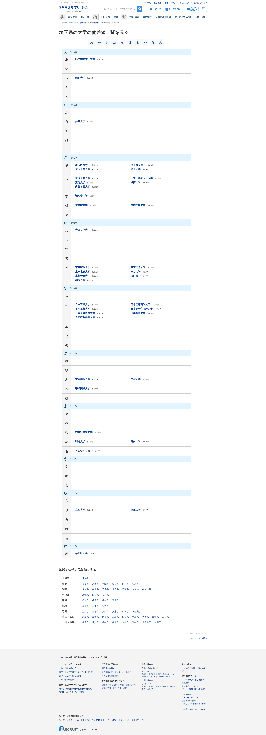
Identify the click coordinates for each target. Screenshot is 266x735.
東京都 (135, 589)
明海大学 (80, 441)
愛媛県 (155, 617)
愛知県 (105, 600)
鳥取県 (85, 617)
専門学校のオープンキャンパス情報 (116, 672)
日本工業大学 (82, 304)
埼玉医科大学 (82, 165)
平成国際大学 (82, 388)
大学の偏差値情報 (66, 680)
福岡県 (85, 622)
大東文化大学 (82, 229)
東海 (85, 689)
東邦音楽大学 (82, 275)
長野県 (105, 595)
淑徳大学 (80, 182)
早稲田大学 (81, 553)
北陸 (90, 689)
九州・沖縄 (79, 692)
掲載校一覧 (186, 694)
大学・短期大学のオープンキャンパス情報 (76, 672)
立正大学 (136, 509)
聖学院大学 (81, 205)
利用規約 (185, 683)
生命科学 (150, 689)
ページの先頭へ (200, 638)
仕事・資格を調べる (150, 668)
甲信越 (79, 689)
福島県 (135, 584)
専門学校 (147, 17)
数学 (143, 689)
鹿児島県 (146, 622)
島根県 (95, 617)
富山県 (85, 606)
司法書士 (152, 674)
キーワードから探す (190, 698)
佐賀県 (95, 622)
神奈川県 (146, 589)
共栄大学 (80, 121)
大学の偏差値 (94, 23)
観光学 (151, 686)
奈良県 (125, 611)
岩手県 (95, 584)
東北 (68, 689)
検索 (139, 9)
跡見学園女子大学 (85, 59)
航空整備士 (167, 674)
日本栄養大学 (82, 308)
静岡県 (95, 600)
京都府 (95, 611)
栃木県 (95, 589)
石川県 (95, 606)
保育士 (153, 676)
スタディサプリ (65, 720)
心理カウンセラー (164, 676)
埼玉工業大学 (82, 169)
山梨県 (95, 595)
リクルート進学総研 (81, 720)
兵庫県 (115, 611)
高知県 (165, 617)
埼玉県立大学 (138, 165)
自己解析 (85, 17)
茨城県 (85, 589)
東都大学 (136, 271)
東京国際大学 (138, 267)
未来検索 (72, 17)
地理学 (144, 686)
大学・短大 (134, 17)
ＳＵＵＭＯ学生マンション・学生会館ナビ (125, 720)
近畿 (61, 692)
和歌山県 (136, 611)
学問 (116, 17)
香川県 (145, 617)
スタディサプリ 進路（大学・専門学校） (73, 23)
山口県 (125, 617)
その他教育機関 (163, 17)
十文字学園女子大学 (142, 178)
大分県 (125, 622)
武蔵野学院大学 (84, 432)
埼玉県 (115, 589)
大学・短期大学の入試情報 (70, 676)
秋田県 (115, 584)
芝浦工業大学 (82, 178)
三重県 (115, 600)
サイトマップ (170, 3)
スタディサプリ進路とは (151, 3)
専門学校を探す (108, 668)
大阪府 (105, 611)
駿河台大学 (81, 195)
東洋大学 (136, 275)
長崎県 (105, 622)
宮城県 (105, 584)
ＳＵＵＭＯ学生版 (98, 720)
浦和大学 (80, 77)
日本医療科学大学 (140, 304)
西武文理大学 (138, 205)
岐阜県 (85, 600)
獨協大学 (80, 280)
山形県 (125, 584)
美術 (157, 686)
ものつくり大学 (84, 450)
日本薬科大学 (138, 313)
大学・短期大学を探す (68, 668)
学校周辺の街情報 (189, 701)
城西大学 (136, 182)
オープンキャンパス (183, 17)
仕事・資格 (105, 17)
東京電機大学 (82, 271)
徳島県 (135, 617)
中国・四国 (68, 692)
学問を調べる (147, 680)
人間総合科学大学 (85, 317)
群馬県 (105, 589)
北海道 (85, 578)
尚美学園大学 (82, 186)
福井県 (105, 606)
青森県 (85, 584)
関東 (73, 689)
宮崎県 (135, 622)
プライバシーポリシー (191, 686)
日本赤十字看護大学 (142, 308)
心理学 (171, 686)
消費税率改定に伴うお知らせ (194, 709)
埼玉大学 (136, 169)
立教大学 (80, 509)
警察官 (144, 674)
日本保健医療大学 (85, 313)
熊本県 (115, 622)
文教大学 (136, 379)
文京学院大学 (82, 379)
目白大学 (136, 441)
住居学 (164, 686)
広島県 (115, 617)
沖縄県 (157, 622)
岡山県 (105, 617)
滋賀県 (85, 611)
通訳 (159, 674)
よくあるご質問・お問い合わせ (192, 3)
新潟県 (85, 595)
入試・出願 (200, 17)
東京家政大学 (82, 267)
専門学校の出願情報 (110, 676)
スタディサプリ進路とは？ (193, 680)
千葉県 (125, 589)
